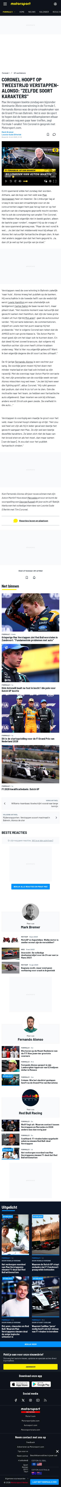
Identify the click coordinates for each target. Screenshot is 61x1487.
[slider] (30, 176)
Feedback (30, 1442)
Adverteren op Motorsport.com (30, 1447)
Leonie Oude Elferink (11, 135)
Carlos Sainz (21, 306)
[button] (31, 163)
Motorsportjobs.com (30, 1420)
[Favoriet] (48, 134)
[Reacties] (55, 134)
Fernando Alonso (24, 361)
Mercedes (32, 497)
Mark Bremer (8, 132)
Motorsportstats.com (30, 1429)
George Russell (27, 501)
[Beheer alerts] (34, 577)
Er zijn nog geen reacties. (30, 840)
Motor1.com (30, 1416)
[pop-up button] (50, 181)
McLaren (30, 317)
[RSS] (45, 1400)
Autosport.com (30, 1425)
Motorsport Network (21, 1482)
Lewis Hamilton (16, 302)
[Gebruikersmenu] (55, 4)
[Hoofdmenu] (5, 4)
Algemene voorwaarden (15, 1478)
